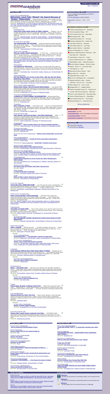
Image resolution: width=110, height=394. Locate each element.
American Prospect (46, 153)
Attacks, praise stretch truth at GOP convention (28, 241)
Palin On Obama (62, 349)
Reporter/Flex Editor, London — (78, 75)
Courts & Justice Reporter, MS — (82, 94)
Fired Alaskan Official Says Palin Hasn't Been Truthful (30, 251)
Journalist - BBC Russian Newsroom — (82, 91)
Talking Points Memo (25, 126)
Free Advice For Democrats (23, 66)
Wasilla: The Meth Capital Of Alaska (24, 305)
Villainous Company (79, 368)
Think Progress (24, 178)
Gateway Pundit (30, 273)
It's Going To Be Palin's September (24, 171)
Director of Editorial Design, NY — (81, 96)
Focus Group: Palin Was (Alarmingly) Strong (27, 152)
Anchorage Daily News (27, 258)
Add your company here (83, 104)
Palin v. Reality (15, 227)
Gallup (13, 284)
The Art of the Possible (28, 59)
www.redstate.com (24, 15)
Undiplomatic (37, 189)
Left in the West (31, 238)
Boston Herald (31, 133)
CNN (26, 113)
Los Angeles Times (24, 193)
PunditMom (24, 201)
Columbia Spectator (25, 365)
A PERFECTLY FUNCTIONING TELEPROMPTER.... (31, 96)
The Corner (29, 23)
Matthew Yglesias (21, 213)
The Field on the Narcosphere (38, 307)
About (89, 5)
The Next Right (47, 213)
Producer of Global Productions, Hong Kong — (82, 52)
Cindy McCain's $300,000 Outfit (22, 185)
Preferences (95, 5)
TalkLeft (27, 165)
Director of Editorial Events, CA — (80, 59)
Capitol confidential (25, 49)
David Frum (18, 104)
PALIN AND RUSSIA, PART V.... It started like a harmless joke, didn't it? (77, 327)
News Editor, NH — (77, 55)
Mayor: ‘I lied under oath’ (19, 268)
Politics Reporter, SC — (79, 85)
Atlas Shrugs (41, 24)
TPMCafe (32, 153)
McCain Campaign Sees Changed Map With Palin (72, 360)
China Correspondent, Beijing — (78, 32)
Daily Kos (35, 61)
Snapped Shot (21, 244)
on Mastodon (80, 127)
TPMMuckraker (24, 261)
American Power (31, 173)
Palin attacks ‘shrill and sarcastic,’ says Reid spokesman (33, 115)
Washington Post (68, 335)
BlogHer (52, 201)
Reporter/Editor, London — (81, 62)
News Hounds (47, 243)
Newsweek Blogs (30, 221)
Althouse (27, 24)
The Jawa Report (24, 243)
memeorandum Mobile (74, 115)
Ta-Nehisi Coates (70, 338)
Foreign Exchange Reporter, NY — (81, 29)
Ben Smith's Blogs (24, 279)
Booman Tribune (30, 231)
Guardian (41, 71)
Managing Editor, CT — (79, 87)
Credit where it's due (63, 343)
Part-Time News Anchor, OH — (80, 34)
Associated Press (49, 58)
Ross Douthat (18, 64)
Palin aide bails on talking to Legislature (26, 260)
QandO (41, 363)
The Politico (34, 36)
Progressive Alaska (46, 244)
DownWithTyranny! (40, 255)
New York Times (71, 353)
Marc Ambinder (19, 170)
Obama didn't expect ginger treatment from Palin (27, 313)
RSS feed (79, 125)
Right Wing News (42, 23)
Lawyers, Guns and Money (43, 238)
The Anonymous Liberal (53, 23)
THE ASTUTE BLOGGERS (70, 345)
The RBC (21, 225)
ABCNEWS (14, 249)
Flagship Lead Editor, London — (79, 80)
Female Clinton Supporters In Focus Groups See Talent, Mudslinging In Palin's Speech (35, 159)
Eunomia (33, 38)
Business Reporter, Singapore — (82, 64)
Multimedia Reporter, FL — (80, 101)
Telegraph (21, 351)
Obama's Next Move (16, 336)
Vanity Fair (20, 183)
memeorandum (72, 111)
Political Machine (34, 178)
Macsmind (33, 26)
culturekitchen (20, 189)
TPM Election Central (37, 49)
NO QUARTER (34, 24)
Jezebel (41, 243)
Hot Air (48, 59)
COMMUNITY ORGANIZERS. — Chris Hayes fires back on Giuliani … (30, 360)
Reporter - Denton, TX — (80, 66)
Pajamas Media (17, 59)
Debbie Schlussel (45, 273)
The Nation (20, 154)
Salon (25, 128)
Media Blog (32, 243)
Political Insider (24, 140)
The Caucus (34, 92)
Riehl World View (34, 148)
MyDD (21, 168)
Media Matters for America (18, 346)
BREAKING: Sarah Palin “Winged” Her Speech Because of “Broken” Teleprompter (35, 18)
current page (76, 17)
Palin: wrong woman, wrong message (24, 195)
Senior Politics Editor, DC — (79, 45)
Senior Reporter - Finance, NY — (79, 57)
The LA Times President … (42, 356)
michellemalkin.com (25, 92)
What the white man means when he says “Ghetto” (72, 339)
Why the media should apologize (26, 53)
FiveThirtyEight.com (23, 137)
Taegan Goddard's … (43, 36)
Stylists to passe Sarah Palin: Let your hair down (38, 134)
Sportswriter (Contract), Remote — (79, 71)
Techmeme (64, 375)
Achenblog (43, 126)
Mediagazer (64, 379)
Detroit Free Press (19, 29)
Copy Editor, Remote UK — (79, 43)
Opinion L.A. (47, 201)
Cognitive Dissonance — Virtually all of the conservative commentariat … (36, 139)
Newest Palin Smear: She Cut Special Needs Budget (31, 87)
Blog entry (58, 148)
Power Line (35, 23)
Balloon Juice (23, 238)
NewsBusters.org (21, 23)
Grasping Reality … (57, 238)
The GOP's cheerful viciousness (23, 129)
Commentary (17, 62)
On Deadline (38, 273)
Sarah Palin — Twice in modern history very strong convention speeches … (37, 124)
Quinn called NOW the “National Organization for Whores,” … (29, 347)
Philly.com (19, 349)
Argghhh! (16, 202)
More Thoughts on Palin (22, 106)
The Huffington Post (25, 58)
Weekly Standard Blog (29, 85)
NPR (18, 332)
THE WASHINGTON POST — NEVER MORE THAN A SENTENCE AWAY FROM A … (76, 333)
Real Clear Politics (21, 61)
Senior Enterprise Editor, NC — (81, 98)
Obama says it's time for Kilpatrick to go (26, 278)
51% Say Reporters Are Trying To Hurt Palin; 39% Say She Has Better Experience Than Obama (37, 77)
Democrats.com (24, 131)
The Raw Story (32, 83)
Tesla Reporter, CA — (76, 68)
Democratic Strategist (52, 161)
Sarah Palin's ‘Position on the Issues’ (46, 143)
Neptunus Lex (47, 71)
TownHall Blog (22, 202)
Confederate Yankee (22, 300)
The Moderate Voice (25, 71)
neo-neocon (48, 24)
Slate (25, 216)
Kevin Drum (51, 38)
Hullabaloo (44, 161)
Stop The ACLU (21, 24)
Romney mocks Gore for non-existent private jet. (25, 331)
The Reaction (43, 83)
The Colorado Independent (32, 244)
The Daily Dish (41, 58)
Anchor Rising (42, 202)
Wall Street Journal (25, 153)
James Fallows (18, 123)
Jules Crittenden (18, 162)
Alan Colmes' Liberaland (33, 202)
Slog (73, 350)
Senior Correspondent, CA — (78, 50)
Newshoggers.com (24, 101)
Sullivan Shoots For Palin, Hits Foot (22, 295)
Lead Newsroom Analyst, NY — (80, 39)
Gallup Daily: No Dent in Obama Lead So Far (25, 286)
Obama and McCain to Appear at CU (21, 367)
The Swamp (34, 58)
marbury (16, 73)
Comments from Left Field (35, 154)
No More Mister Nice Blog (55, 36)
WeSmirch (64, 383)
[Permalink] (10, 15)
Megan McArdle (15, 207)
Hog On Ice (54, 24)
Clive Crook (29, 213)
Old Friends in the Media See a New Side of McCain (72, 354)
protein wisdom (24, 83)
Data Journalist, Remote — (79, 48)
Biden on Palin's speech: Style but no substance (28, 177)
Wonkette (25, 26)
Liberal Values (20, 231)
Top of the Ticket (33, 368)
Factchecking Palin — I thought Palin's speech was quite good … (33, 236)
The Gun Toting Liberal (40, 59)
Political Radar (58, 58)
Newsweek (23, 221)
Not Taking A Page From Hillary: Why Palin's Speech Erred (31, 166)
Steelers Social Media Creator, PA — (82, 89)
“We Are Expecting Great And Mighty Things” (24, 327)
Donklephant (52, 83)
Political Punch (27, 145)
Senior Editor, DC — (77, 73)
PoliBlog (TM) (33, 111)
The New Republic (25, 38)
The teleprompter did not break (25, 43)
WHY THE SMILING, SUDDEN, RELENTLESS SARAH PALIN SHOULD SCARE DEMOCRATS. (37, 218)
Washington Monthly (25, 36)
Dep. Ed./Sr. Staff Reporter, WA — (81, 78)
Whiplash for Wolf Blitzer (18, 342)
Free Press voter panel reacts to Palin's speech (31, 31)
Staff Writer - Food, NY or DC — (80, 82)
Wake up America (18, 26)
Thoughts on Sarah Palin (19, 209)
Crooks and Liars (54, 59)
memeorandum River (73, 113)
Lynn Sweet (67, 350)
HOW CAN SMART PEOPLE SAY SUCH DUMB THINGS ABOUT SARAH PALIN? (76, 366)
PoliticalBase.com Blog (54, 126)
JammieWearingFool (52, 202)
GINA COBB (83, 345)
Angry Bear (79, 356)
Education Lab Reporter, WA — (80, 41)
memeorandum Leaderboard (75, 118)
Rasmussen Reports (20, 75)
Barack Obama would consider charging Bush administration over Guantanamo (30, 353)
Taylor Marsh (17, 38)
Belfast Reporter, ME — (76, 36)
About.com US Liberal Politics (54, 221)
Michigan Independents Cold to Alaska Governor (28, 146)
